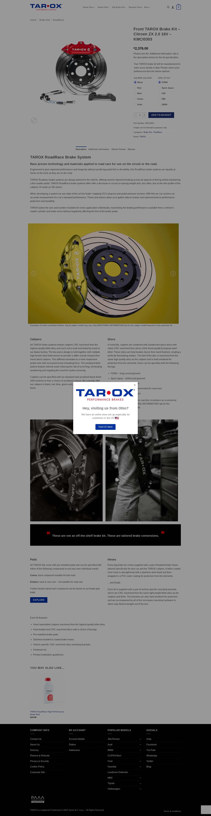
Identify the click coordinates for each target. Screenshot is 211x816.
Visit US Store (105, 427)
